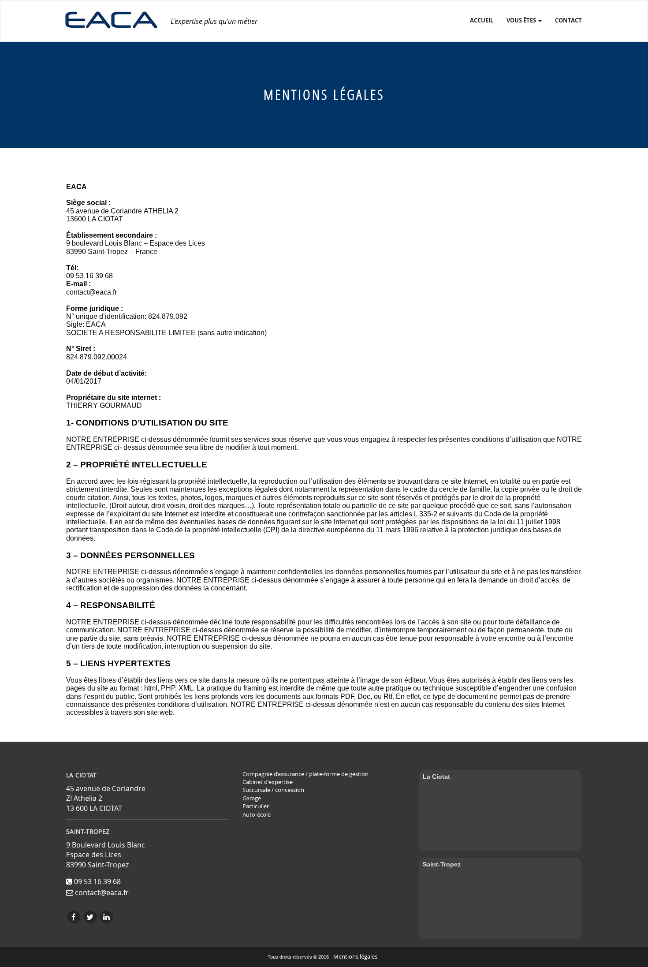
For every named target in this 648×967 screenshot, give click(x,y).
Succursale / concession (273, 790)
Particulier (255, 806)
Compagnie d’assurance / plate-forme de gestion (305, 774)
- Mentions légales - (355, 956)
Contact (568, 20)
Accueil (481, 20)
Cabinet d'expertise (267, 782)
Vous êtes (521, 20)
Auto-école (256, 814)
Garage (251, 798)
